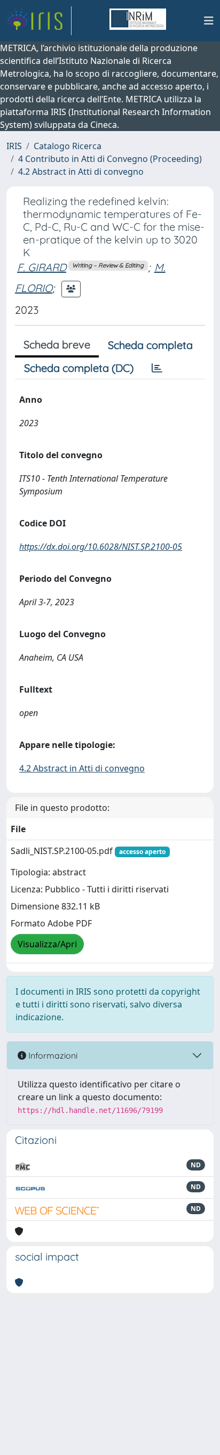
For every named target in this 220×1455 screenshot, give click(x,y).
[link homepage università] (138, 20)
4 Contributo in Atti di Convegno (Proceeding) (110, 159)
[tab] (157, 368)
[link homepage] (39, 20)
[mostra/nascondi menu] (209, 20)
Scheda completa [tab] (150, 345)
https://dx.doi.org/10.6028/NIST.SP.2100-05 (100, 546)
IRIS (14, 146)
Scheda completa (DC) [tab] (78, 368)
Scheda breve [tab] (56, 344)
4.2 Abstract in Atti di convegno (81, 171)
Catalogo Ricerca (67, 146)
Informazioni (51, 1055)
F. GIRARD (41, 267)
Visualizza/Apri (47, 944)
